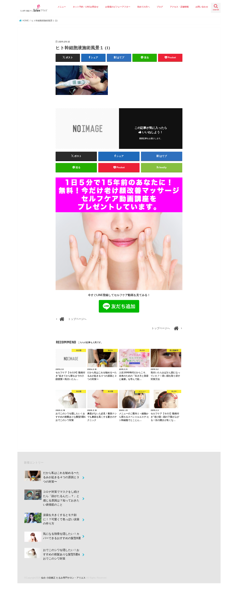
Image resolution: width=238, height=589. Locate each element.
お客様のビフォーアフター (117, 7)
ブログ (160, 7)
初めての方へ (143, 7)
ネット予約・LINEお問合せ (85, 7)
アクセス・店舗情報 (179, 7)
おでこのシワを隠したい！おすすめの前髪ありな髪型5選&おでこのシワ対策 (61, 554)
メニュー (61, 7)
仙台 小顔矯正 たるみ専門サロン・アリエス (63, 577)
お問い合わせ (201, 7)
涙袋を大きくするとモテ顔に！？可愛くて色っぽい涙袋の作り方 (61, 519)
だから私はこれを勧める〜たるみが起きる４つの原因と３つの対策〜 (61, 477)
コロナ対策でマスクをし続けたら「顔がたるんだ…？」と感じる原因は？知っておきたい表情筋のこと (61, 498)
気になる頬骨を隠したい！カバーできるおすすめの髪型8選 (62, 536)
